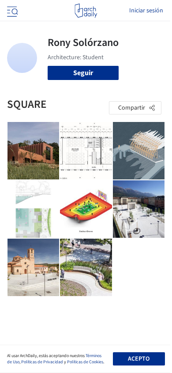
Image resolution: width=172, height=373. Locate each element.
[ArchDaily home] (86, 11)
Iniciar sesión (146, 11)
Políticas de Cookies (85, 362)
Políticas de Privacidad (42, 362)
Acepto (139, 358)
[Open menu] (11, 10)
